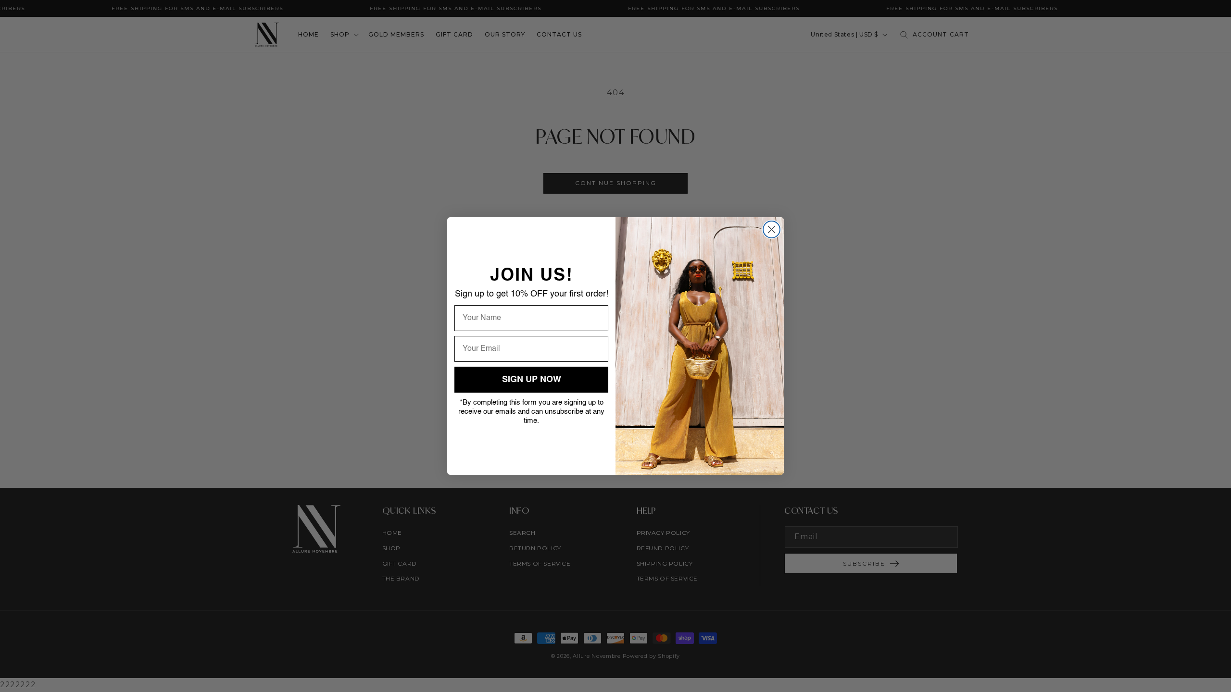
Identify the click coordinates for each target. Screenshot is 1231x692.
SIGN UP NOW (531, 379)
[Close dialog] (771, 229)
